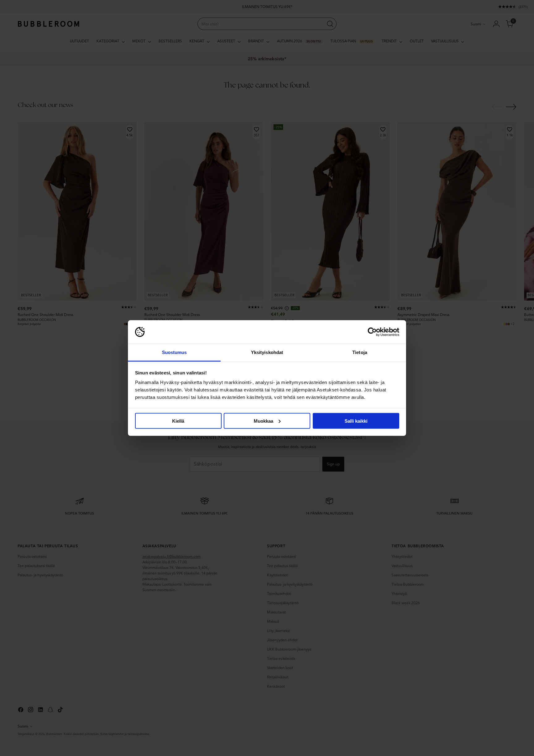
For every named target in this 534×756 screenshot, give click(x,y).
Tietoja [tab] (359, 352)
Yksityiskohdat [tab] (267, 352)
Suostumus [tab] (174, 352)
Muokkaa (263, 420)
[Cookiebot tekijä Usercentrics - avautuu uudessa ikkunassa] (372, 332)
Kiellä (178, 420)
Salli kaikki (356, 420)
